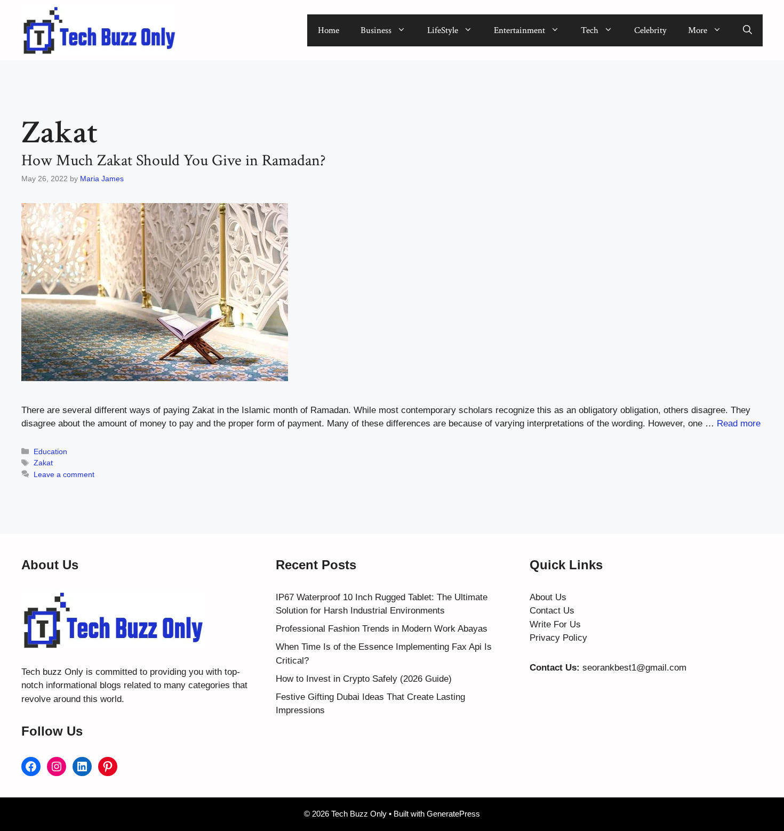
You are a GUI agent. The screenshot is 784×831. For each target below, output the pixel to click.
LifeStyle (442, 30)
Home (328, 30)
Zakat (43, 462)
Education (50, 451)
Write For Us (555, 624)
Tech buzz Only (52, 672)
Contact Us (552, 611)
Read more (739, 423)
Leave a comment (64, 474)
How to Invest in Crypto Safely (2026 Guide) (364, 679)
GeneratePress (453, 813)
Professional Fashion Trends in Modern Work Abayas (381, 629)
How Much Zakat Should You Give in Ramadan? (173, 160)
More (697, 30)
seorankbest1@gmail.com (634, 668)
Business (376, 30)
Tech (589, 30)
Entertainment (519, 30)
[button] (747, 30)
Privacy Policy (558, 638)
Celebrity (650, 30)
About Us (548, 597)
